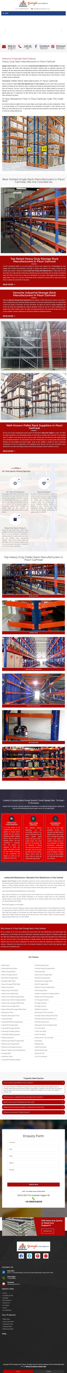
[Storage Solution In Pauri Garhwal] (33, 777)
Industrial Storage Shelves (10, 1028)
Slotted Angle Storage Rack (45, 968)
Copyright (5, 1364)
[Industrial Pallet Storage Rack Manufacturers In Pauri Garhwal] (33, 667)
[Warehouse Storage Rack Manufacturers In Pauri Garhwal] (33, 703)
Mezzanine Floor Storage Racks (46, 1025)
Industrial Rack (6, 1019)
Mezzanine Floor (7, 1012)
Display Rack (39, 1044)
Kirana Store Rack (41, 1050)
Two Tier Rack (40, 1028)
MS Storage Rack (33, 742)
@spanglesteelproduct (44, 48)
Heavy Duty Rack (33, 596)
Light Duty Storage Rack (43, 975)
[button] (5, 29)
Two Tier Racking (41, 1056)
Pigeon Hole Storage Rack (44, 997)
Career (5, 1308)
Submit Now (33, 1184)
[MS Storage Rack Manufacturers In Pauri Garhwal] (33, 740)
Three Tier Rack (40, 1031)
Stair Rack (38, 1041)
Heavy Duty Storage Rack (10, 1006)
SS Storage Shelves (41, 1000)
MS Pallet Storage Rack (9, 978)
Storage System (40, 1006)
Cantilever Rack (33, 633)
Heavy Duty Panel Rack (9, 990)
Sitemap (5, 1298)
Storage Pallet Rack (8, 981)
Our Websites (7, 1310)
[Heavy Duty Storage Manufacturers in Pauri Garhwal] (33, 594)
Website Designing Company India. (36, 1366)
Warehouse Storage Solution (11, 1047)
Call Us (18, 1371)
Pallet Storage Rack (8, 971)
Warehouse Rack (7, 1037)
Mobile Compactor (41, 1009)
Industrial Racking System (10, 1034)
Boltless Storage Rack (42, 978)
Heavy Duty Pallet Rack (9, 993)
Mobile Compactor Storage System (47, 993)
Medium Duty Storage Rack (44, 987)
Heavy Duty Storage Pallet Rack (12, 1003)
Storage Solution (33, 779)
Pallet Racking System (9, 968)
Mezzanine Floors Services (44, 1012)
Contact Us (6, 1303)
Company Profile (8, 1295)
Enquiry (48, 1371)
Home (5, 1293)
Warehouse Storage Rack (33, 706)
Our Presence (7, 1300)
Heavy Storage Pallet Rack (10, 984)
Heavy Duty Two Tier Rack (44, 1037)
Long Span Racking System (11, 1059)
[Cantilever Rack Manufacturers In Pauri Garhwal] (33, 630)
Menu (6, 13)
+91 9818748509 (27, 48)
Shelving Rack (40, 971)
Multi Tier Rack (40, 1034)
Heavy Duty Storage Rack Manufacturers (39, 271)
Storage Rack (6, 1053)
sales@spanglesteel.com (41, 9)
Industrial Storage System (10, 1031)
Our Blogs (6, 1305)
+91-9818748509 (22, 9)
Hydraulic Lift (39, 1053)
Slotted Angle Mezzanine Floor (46, 1019)
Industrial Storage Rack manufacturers (20, 300)
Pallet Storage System (9, 975)
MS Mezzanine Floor (42, 1022)
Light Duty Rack (40, 1047)
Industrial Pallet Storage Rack (33, 669)
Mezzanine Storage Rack (43, 981)
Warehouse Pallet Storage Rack (12, 1041)
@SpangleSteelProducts (60, 48)
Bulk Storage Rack (41, 984)
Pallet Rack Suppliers (48, 433)
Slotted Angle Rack (42, 965)
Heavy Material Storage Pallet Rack (13, 1009)
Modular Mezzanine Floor (10, 1015)
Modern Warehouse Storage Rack (13, 1050)
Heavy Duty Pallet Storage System (13, 1000)
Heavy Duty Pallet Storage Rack (12, 997)
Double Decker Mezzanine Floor (46, 1015)
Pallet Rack (5, 965)
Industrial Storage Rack (9, 1025)
